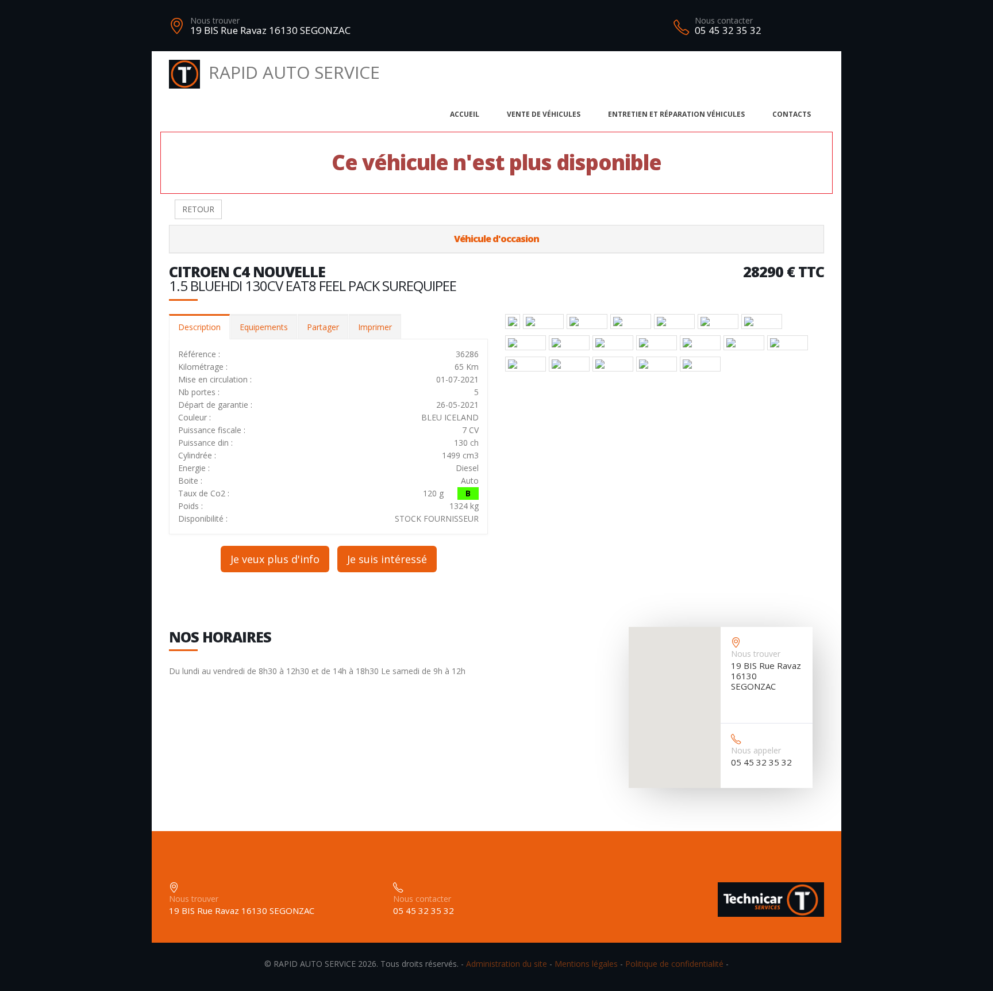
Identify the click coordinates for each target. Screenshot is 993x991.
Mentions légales (586, 963)
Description (199, 327)
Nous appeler (756, 750)
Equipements (264, 327)
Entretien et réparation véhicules (676, 114)
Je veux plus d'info (275, 559)
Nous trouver (215, 20)
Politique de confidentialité (674, 963)
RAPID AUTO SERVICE (294, 72)
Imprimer (375, 327)
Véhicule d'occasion (496, 238)
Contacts (791, 114)
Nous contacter (724, 20)
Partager (323, 327)
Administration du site (506, 963)
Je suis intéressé (387, 559)
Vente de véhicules (543, 114)
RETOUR (198, 209)
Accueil (464, 114)
